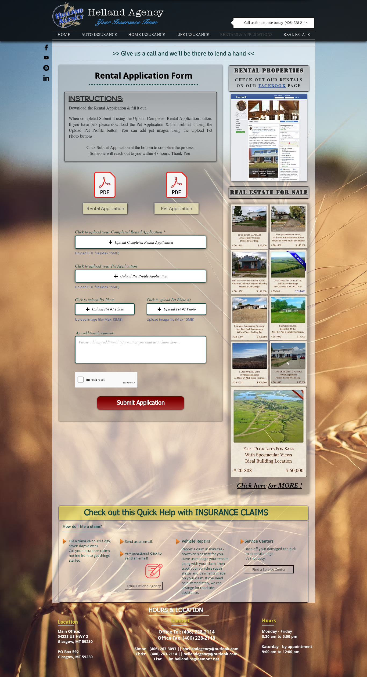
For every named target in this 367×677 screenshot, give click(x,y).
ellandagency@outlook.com (213, 648)
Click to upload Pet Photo (94, 300)
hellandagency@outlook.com (211, 653)
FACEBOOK (272, 86)
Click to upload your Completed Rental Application (118, 232)
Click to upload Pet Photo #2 (169, 300)
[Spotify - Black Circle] (46, 68)
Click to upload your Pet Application (106, 266)
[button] (140, 242)
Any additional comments (95, 333)
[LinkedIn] (46, 78)
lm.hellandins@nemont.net (194, 658)
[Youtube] (46, 58)
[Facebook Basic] (46, 47)
